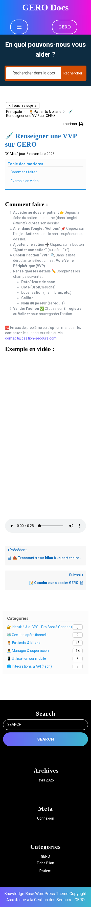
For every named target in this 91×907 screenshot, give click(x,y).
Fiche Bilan (45, 863)
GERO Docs (45, 7)
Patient (45, 871)
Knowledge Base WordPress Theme (36, 893)
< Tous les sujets (23, 105)
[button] (72, 124)
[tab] (19, 27)
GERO (64, 26)
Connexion (45, 818)
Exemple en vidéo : (25, 181)
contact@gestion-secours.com (31, 338)
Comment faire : (24, 172)
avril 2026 (46, 780)
